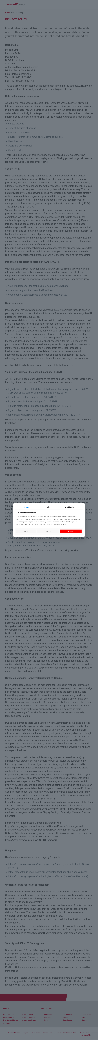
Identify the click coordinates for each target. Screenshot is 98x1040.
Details (47, 507)
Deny (26, 531)
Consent (26, 507)
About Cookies (69, 507)
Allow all (71, 531)
